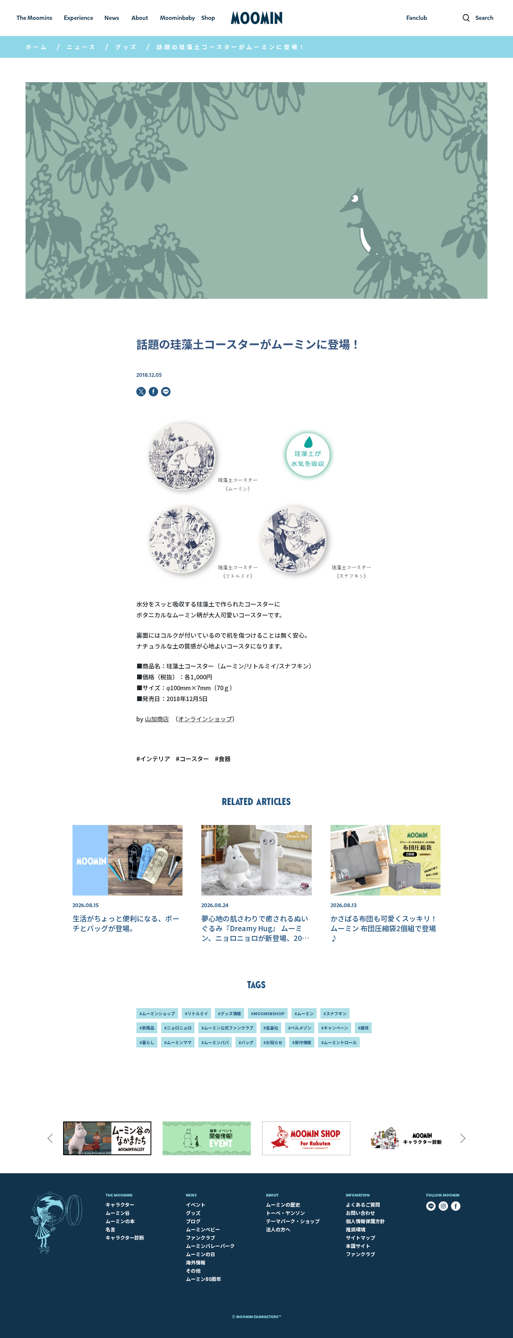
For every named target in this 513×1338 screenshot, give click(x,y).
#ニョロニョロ (178, 1028)
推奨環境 (355, 1229)
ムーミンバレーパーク (210, 1246)
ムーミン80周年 (203, 1279)
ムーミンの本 (120, 1221)
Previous (50, 1138)
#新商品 (146, 1028)
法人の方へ (278, 1229)
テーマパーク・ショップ (293, 1221)
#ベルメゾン (299, 1028)
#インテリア (153, 758)
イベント (195, 1204)
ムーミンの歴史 (283, 1204)
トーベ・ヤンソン (285, 1213)
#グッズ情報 (229, 1013)
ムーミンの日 (200, 1254)
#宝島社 (270, 1028)
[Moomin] (256, 18)
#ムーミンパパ (215, 1042)
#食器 (223, 758)
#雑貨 (363, 1028)
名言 (110, 1229)
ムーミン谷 (118, 1213)
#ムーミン (304, 1013)
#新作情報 (301, 1042)
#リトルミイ (196, 1013)
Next (463, 1138)
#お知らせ (272, 1042)
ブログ (193, 1221)
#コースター (192, 758)
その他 (193, 1270)
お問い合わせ (360, 1213)
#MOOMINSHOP (268, 1013)
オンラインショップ (205, 718)
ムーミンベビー (203, 1229)
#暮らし (146, 1042)
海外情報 (195, 1262)
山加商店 (157, 718)
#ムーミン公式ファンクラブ (227, 1028)
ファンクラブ (200, 1237)
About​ (272, 1195)
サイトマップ (360, 1237)
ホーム (37, 47)
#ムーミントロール (339, 1042)
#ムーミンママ (178, 1042)
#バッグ (245, 1042)
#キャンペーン (334, 1028)
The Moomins (119, 1195)
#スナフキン (335, 1013)
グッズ (126, 47)
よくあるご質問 (363, 1204)
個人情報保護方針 (365, 1221)
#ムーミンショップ (157, 1013)
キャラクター (120, 1204)
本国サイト (358, 1246)
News (191, 1195)
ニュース (82, 47)
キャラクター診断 (125, 1237)
